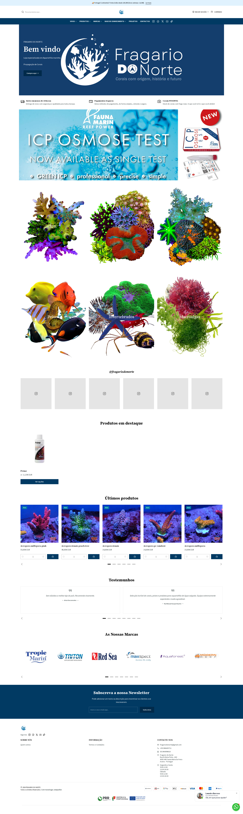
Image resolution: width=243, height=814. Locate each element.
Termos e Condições (96, 745)
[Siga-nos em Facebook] (158, 21)
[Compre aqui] (121, 59)
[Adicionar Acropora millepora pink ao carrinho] (52, 556)
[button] (73, 21)
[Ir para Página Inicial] (121, 12)
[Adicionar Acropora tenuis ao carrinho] (134, 556)
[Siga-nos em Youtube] (167, 21)
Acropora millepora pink (33, 546)
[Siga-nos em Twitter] (162, 21)
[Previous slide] (24, 175)
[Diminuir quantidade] (23, 556)
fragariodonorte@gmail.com (170, 745)
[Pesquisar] (23, 11)
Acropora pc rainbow (155, 546)
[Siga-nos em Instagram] (153, 21)
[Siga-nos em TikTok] (171, 21)
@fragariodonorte (121, 372)
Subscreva (147, 710)
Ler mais (143, 3)
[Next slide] (219, 175)
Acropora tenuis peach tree (75, 546)
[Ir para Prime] (39, 449)
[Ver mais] (36, 656)
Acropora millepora (195, 546)
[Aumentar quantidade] (43, 556)
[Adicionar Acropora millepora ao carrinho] (216, 556)
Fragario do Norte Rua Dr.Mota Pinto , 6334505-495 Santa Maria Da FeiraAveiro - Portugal (171, 758)
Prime (24, 471)
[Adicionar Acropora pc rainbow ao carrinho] (175, 556)
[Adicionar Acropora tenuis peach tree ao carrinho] (93, 556)
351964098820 (165, 751)
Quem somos (26, 745)
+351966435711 (165, 748)
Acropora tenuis (111, 546)
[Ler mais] (121, 144)
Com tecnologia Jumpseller (51, 790)
